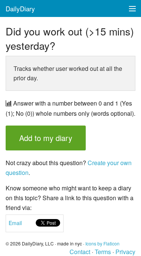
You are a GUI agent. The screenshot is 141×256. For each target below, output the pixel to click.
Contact (80, 251)
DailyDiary (20, 8)
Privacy (125, 251)
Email (15, 223)
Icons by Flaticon (102, 243)
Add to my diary (45, 137)
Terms (103, 251)
